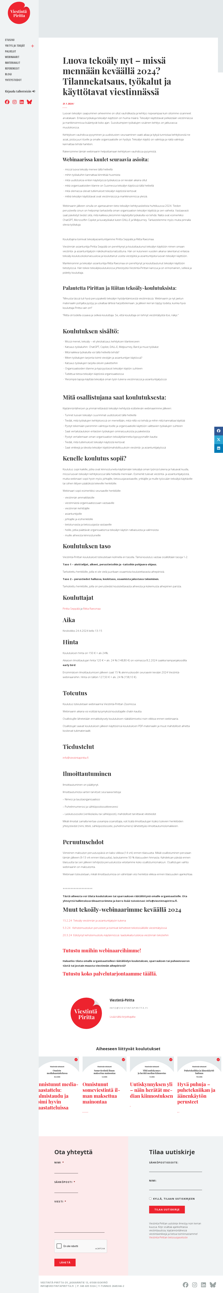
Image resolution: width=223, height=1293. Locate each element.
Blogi (8, 74)
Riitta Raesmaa (92, 608)
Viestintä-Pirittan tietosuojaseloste (168, 1237)
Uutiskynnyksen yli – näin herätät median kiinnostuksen (151, 1090)
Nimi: (153, 1180)
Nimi (59, 1162)
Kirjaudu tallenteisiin (18, 91)
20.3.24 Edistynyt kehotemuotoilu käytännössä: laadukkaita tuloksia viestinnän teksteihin (116, 935)
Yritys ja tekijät (15, 46)
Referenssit (12, 68)
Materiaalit (12, 63)
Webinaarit (12, 57)
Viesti (60, 1201)
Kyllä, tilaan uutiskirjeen (174, 1198)
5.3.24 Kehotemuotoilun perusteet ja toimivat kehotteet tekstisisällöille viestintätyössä (115, 928)
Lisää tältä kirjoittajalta (122, 1016)
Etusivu (9, 40)
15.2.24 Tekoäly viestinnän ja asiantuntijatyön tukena (94, 920)
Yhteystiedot (13, 80)
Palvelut (10, 51)
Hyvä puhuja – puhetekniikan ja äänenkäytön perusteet (196, 1093)
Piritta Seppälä (71, 608)
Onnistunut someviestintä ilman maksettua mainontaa (101, 1093)
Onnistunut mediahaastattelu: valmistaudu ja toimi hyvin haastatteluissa (56, 1096)
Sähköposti (64, 1182)
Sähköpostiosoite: (164, 1162)
